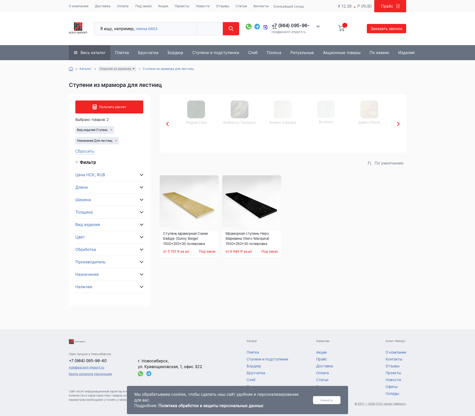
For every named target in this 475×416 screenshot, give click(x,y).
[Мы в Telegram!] (257, 27)
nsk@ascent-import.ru (288, 32)
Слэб (253, 52)
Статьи (241, 6)
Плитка (122, 52)
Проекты (182, 6)
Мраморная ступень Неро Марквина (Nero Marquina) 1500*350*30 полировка (247, 238)
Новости (203, 6)
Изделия (406, 52)
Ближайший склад (288, 6)
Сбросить (84, 151)
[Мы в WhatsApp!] (249, 27)
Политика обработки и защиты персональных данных (210, 405)
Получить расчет (112, 107)
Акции (163, 6)
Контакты (261, 6)
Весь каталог (93, 52)
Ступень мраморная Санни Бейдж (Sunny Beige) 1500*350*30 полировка (185, 238)
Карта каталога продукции (90, 374)
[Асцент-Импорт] (78, 28)
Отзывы (222, 6)
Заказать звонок (386, 28)
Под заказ (143, 6)
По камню (379, 52)
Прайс (387, 6)
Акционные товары (342, 52)
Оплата (123, 6)
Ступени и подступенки (215, 52)
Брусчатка (148, 52)
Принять (326, 400)
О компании (79, 6)
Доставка (102, 6)
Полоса (274, 52)
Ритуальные (302, 52)
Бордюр (175, 52)
